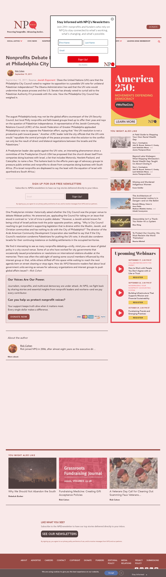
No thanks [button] (83, 64)
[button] (112, 19)
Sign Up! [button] (83, 59)
